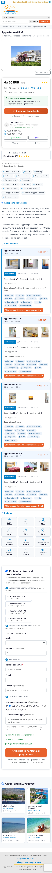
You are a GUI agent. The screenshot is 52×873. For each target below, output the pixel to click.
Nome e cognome (14, 665)
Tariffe (35, 274)
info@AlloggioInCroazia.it (26, 859)
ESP (35, 706)
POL (22, 709)
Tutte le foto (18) (43, 73)
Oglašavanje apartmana (30, 862)
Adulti (9, 638)
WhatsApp (17, 138)
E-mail (9, 675)
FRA (42, 706)
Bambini (14, 648)
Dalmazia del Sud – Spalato (11, 27)
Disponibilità (23, 274)
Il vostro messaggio (19, 714)
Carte (16, 143)
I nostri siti (17, 867)
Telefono (14, 685)
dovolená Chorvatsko (30, 869)
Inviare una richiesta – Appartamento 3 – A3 (25, 445)
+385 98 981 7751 (14, 134)
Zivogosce (27, 27)
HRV (14, 709)
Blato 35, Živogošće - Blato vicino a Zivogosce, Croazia (26, 36)
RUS (7, 709)
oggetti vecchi (8, 867)
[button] (26, 155)
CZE (13, 706)
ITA (7, 706)
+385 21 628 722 (14, 131)
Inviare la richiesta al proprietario (27, 752)
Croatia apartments (27, 867)
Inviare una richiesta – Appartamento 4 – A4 (25, 506)
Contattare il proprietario (27, 111)
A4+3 (33, 88)
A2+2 (22, 88)
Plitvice (37, 867)
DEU (28, 706)
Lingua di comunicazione (22, 702)
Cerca (45, 21)
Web (38, 143)
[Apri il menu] (3, 2)
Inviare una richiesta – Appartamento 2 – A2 (25, 376)
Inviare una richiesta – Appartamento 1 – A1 (24, 310)
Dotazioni (10, 274)
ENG (21, 706)
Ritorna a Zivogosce (11, 163)
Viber (39, 138)
